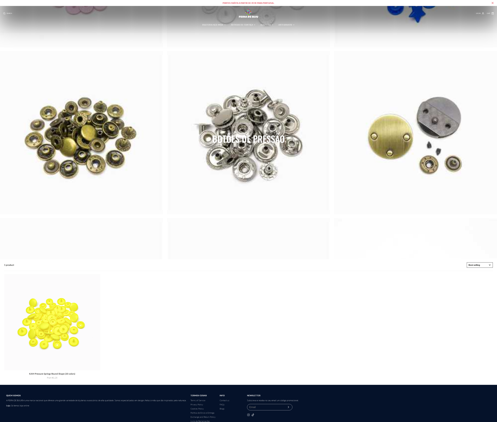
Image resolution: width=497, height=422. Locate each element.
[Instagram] (248, 414)
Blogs (222, 408)
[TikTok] (252, 414)
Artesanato (285, 25)
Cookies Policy (197, 408)
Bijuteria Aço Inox (212, 25)
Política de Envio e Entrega (202, 413)
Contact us (224, 400)
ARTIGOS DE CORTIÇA (242, 25)
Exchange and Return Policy (203, 417)
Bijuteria (266, 25)
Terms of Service (198, 400)
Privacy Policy (197, 404)
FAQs (222, 404)
